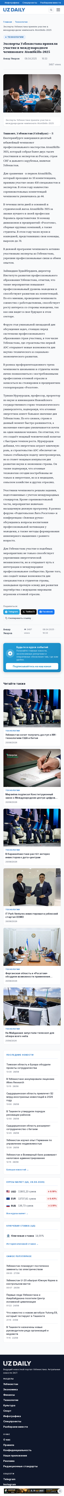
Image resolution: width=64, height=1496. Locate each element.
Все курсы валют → (17, 1213)
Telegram (13, 611)
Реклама (8, 1460)
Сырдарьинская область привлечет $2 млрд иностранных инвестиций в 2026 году (29, 1097)
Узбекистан (10, 1384)
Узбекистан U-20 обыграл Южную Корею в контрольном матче (31, 1282)
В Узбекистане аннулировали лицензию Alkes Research (30, 1081)
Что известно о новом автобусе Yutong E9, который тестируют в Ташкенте (32, 1314)
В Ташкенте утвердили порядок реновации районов (25, 1113)
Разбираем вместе (50, 2)
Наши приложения (15, 1455)
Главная (7, 22)
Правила (8, 1445)
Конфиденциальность (17, 1450)
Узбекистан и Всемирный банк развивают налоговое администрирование (31, 1156)
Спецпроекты (29, 2)
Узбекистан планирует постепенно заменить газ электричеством (27, 1267)
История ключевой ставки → (22, 1243)
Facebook (48, 611)
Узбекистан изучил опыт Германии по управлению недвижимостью (29, 1142)
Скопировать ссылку (19, 618)
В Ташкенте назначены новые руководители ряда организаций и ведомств (27, 1330)
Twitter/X (30, 611)
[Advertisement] (32, 1491)
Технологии (21, 22)
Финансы (9, 1394)
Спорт (7, 1410)
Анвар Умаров (11, 58)
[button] (51, 10)
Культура (9, 1405)
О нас (6, 1439)
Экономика (10, 1389)
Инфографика (12, 2)
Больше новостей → (17, 1169)
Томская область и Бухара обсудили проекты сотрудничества (28, 1066)
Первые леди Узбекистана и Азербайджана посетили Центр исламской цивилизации (25, 1298)
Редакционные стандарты (20, 1466)
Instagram (9, 1484)
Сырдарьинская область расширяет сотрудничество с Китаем (28, 1127)
